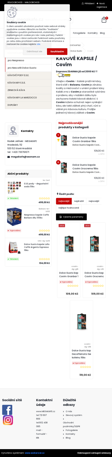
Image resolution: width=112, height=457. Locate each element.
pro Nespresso (16, 60)
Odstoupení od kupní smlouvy (94, 452)
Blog (102, 33)
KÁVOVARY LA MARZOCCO (22, 97)
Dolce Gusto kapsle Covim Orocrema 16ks (97, 274)
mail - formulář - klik (41, 434)
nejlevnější (63, 201)
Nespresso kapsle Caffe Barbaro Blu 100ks (36, 216)
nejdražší (79, 201)
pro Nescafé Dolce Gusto (22, 67)
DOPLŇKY (13, 105)
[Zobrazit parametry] (71, 216)
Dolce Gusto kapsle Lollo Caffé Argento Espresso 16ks (36, 247)
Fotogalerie (79, 33)
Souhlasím (57, 51)
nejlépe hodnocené (68, 207)
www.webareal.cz (34, 452)
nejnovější (94, 201)
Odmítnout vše (34, 51)
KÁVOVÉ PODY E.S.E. (18, 75)
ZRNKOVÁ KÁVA (16, 90)
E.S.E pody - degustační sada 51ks (36, 185)
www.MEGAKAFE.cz (45, 411)
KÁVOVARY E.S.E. (17, 82)
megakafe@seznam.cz (25, 156)
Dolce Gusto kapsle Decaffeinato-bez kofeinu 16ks (83, 354)
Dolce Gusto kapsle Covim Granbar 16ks (70, 274)
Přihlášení (89, 3)
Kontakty (93, 33)
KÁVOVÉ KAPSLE (73, 45)
